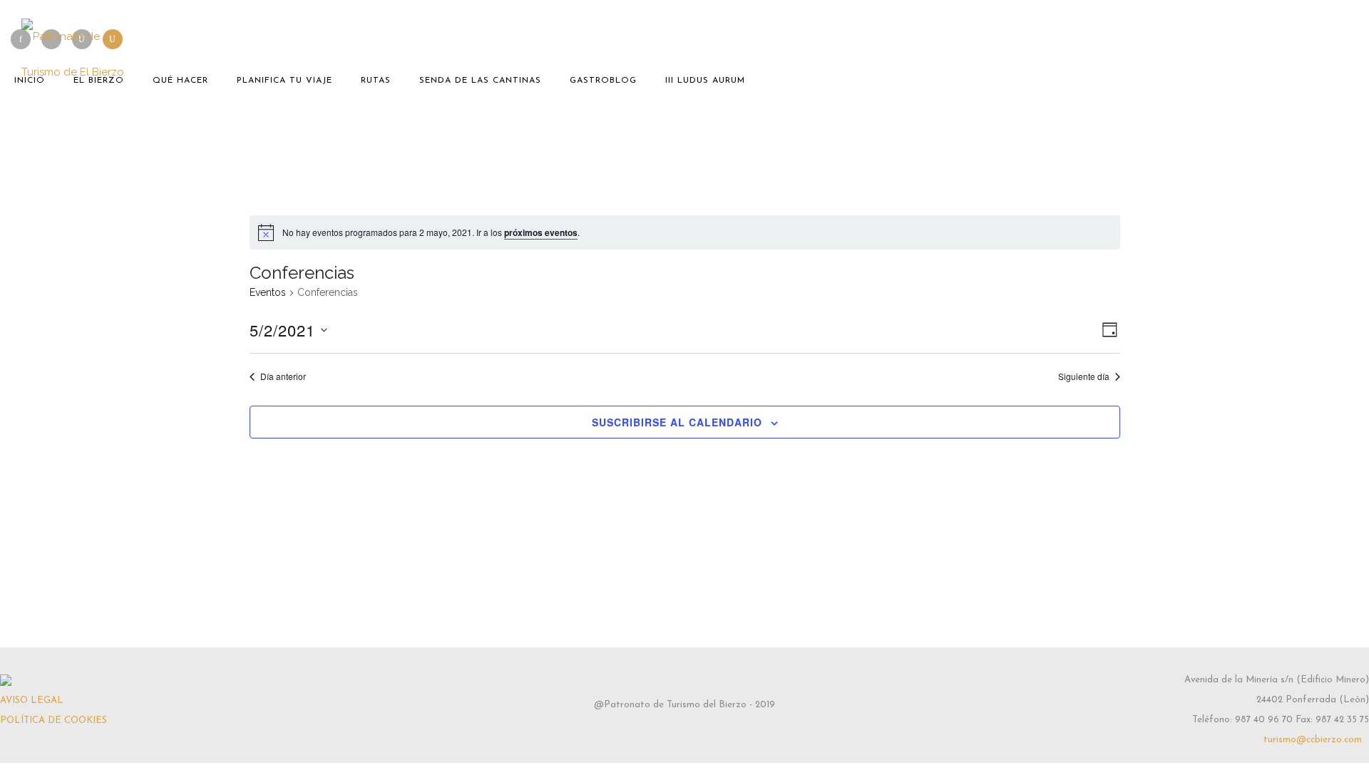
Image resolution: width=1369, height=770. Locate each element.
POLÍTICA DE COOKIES (53, 720)
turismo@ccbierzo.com (1312, 739)
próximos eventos (541, 232)
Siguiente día (1083, 376)
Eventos (268, 292)
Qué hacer (180, 80)
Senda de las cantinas (480, 80)
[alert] (685, 232)
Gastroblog (603, 80)
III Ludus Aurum (705, 80)
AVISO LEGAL (31, 700)
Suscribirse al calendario (677, 422)
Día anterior (283, 376)
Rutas (376, 80)
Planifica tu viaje (284, 80)
